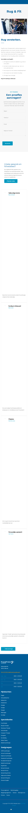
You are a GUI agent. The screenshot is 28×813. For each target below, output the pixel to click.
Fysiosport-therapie (5, 733)
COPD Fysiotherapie (5, 751)
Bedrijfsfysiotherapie (5, 742)
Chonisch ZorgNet (5, 780)
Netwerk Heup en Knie (6, 773)
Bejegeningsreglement (6, 792)
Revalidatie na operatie (6, 760)
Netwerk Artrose (4, 770)
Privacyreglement (5, 790)
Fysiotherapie (4, 723)
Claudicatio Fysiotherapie (6, 758)
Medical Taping (4, 740)
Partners (3, 795)
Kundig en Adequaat (14, 306)
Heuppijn (3, 710)
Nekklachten (4, 700)
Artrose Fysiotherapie (6, 753)
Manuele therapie (5, 725)
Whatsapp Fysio (21, 792)
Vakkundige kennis (14, 193)
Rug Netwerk (4, 765)
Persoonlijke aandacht (15, 532)
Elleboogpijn (3, 712)
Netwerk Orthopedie (5, 778)
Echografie (3, 735)
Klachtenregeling (14, 790)
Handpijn (3, 707)
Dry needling (3, 738)
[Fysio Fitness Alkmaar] (7, 2)
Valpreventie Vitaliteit (6, 775)
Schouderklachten (5, 697)
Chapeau (11, 419)
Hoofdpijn (3, 715)
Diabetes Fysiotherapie (6, 755)
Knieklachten (4, 702)
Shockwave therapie (5, 728)
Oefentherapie (4, 730)
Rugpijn (2, 695)
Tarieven (14, 792)
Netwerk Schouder (5, 768)
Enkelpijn (3, 705)
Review (8, 795)
